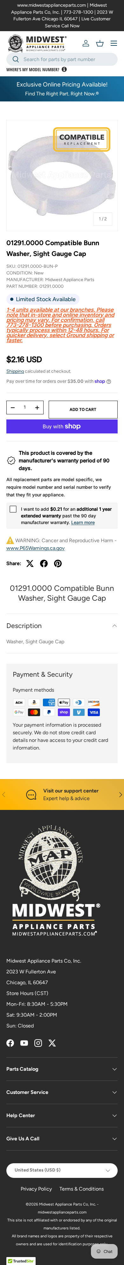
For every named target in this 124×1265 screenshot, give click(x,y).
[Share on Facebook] (44, 563)
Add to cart (83, 409)
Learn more (83, 522)
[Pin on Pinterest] (58, 563)
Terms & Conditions (81, 1189)
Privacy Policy (36, 1189)
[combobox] (62, 59)
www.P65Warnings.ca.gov (35, 548)
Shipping (15, 371)
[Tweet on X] (30, 563)
